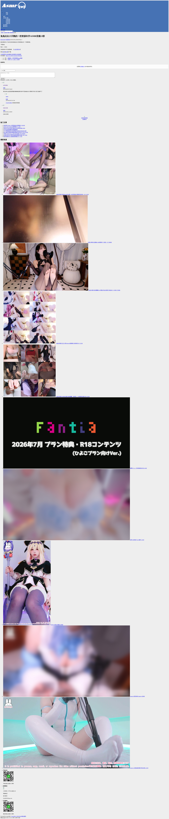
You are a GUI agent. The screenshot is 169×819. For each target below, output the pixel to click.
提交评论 (2, 78)
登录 (2, 29)
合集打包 (8, 23)
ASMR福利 (13, 54)
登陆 (7, 12)
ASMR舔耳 (3, 54)
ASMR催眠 (8, 54)
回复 (4, 87)
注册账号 (84, 119)
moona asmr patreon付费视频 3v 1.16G (12, 126)
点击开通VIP (17, 49)
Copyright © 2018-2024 (16, 816)
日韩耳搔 (8, 20)
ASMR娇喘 (18, 54)
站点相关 (5, 24)
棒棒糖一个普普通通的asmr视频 (15, 58)
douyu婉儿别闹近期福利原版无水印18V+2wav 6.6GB (16, 132)
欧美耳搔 (8, 22)
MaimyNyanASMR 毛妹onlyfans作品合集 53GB (14, 128)
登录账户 (82, 66)
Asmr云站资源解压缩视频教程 (11, 129)
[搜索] (13, 31)
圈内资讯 (5, 26)
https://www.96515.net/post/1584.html (14, 55)
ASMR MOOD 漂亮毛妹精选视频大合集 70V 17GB (15, 135)
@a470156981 (9, 102)
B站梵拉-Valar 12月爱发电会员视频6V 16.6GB (14, 125)
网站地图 (23, 816)
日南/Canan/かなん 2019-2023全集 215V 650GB (14, 133)
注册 (7, 14)
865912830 (3, 39)
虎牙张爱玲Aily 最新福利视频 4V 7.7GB (13, 136)
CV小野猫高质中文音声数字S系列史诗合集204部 (15, 131)
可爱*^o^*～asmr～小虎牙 (14, 59)
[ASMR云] (14, 10)
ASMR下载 (5, 17)
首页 (4, 16)
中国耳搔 (8, 19)
